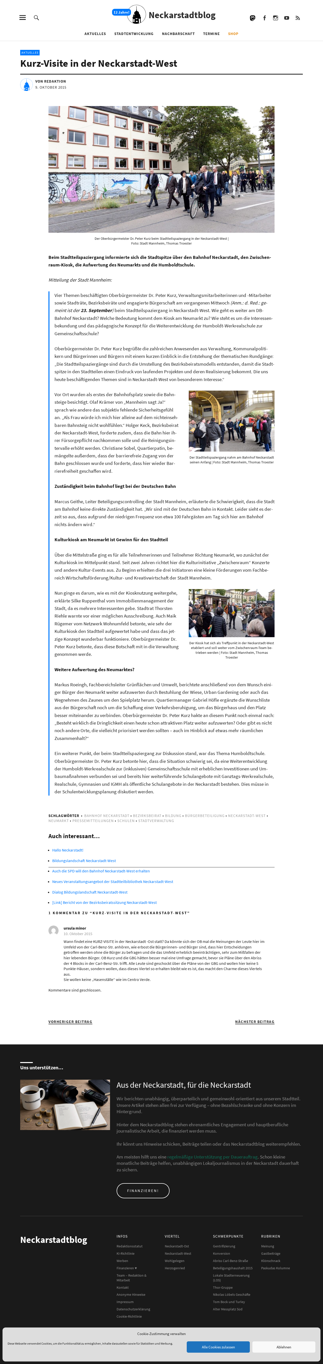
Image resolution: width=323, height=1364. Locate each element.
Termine (211, 33)
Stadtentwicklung (134, 33)
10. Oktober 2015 (78, 933)
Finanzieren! (143, 1190)
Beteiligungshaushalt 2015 (233, 1268)
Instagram (275, 17)
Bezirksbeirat (147, 815)
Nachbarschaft (178, 33)
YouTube (286, 17)
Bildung (173, 815)
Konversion (221, 1253)
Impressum (125, 1302)
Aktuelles (95, 33)
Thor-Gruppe (223, 1287)
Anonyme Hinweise (131, 1294)
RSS (297, 17)
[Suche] (36, 17)
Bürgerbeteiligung (205, 815)
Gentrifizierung (224, 1246)
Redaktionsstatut (130, 1246)
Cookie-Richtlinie (129, 1316)
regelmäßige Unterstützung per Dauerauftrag (212, 1157)
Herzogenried (175, 1268)
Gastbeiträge (270, 1253)
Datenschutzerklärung (133, 1309)
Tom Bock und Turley (229, 1302)
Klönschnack (270, 1260)
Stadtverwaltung (156, 820)
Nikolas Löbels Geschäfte (231, 1294)
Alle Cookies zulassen (218, 1347)
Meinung (267, 1246)
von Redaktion (50, 81)
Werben (122, 1260)
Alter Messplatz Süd (228, 1309)
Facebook (264, 17)
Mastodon (253, 17)
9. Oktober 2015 (50, 87)
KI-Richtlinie (125, 1253)
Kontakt (123, 1287)
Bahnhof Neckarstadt (106, 815)
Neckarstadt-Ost (177, 1246)
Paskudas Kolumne (275, 1268)
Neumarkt (58, 820)
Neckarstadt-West (247, 815)
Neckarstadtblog (182, 15)
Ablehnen (284, 1347)
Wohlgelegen (174, 1260)
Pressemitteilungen (93, 820)
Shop (233, 33)
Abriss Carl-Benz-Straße (230, 1260)
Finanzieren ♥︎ (127, 1268)
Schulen (126, 820)
